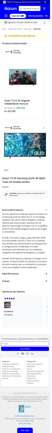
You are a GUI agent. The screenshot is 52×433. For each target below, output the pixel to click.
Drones (29, 369)
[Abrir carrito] (44, 8)
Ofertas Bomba (35, 16)
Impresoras (31, 376)
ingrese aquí (29, 421)
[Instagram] (27, 353)
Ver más (25, 430)
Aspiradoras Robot (34, 374)
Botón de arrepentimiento (25, 416)
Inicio (4, 29)
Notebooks (31, 366)
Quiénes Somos (8, 366)
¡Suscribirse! (25, 348)
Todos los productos (35, 364)
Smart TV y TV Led (15, 29)
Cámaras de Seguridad (35, 371)
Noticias (5, 378)
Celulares (30, 383)
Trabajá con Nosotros (10, 364)
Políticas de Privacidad (10, 374)
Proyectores (31, 378)
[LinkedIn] (32, 353)
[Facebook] (17, 353)
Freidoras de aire (33, 381)
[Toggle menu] (5, 15)
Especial (16, 16)
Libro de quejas (25, 423)
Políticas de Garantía (10, 371)
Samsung (27, 29)
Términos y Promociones (11, 376)
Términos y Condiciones (11, 369)
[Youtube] (22, 353)
